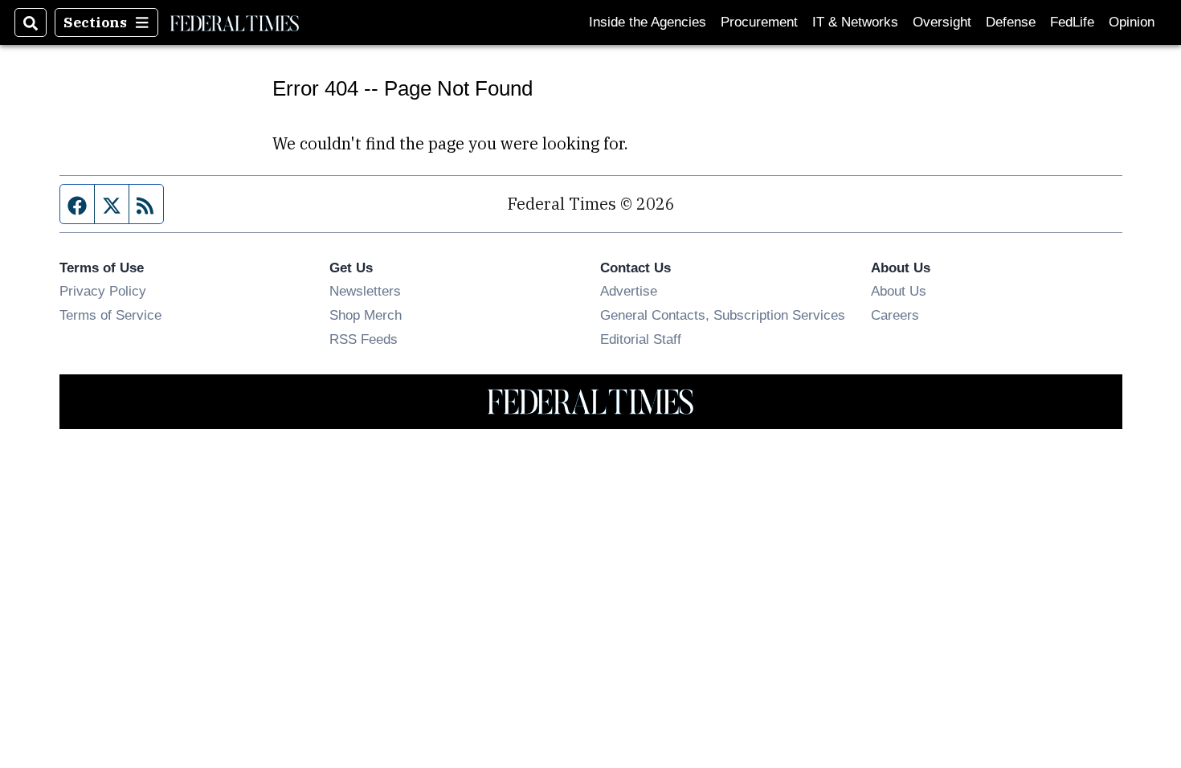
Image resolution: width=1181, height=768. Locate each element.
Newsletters (365, 291)
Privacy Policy (102, 291)
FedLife (1072, 22)
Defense (1011, 22)
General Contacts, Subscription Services (722, 315)
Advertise (628, 291)
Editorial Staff (640, 339)
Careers (895, 315)
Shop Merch (365, 315)
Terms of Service (110, 315)
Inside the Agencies (647, 22)
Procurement (759, 22)
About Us (898, 291)
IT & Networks (855, 22)
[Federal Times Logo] (234, 22)
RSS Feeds (363, 339)
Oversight (942, 22)
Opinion (1131, 22)
